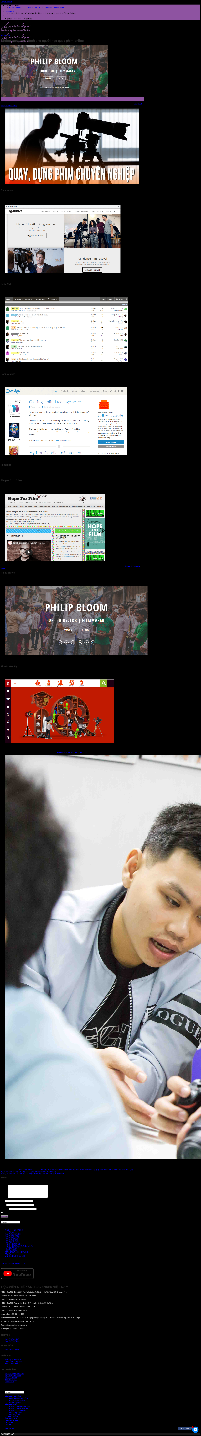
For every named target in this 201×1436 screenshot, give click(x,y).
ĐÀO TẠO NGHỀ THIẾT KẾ (18, 1409)
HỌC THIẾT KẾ (14, 1414)
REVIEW (8, 1254)
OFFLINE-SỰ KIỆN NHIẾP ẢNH (16, 1252)
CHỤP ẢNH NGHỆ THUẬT (14, 1230)
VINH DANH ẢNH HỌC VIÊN (15, 1256)
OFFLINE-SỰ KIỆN (11, 1420)
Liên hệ (8, 1424)
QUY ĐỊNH (9, 1422)
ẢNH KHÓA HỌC (11, 1418)
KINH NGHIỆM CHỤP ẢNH (14, 1244)
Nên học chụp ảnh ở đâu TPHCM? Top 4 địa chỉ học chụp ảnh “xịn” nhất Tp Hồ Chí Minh (32, 1174)
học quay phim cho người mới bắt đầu (54, 1170)
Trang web (4, 1209)
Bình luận (4, 1197)
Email (3, 1205)
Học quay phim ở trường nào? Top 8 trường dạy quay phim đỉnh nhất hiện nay (28, 1172)
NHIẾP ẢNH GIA (11, 1250)
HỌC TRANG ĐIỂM (12, 1242)
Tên (3, 1201)
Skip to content (6, 2)
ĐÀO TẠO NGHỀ (11, 1405)
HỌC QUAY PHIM (5, 35)
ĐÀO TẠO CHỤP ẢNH (13, 1234)
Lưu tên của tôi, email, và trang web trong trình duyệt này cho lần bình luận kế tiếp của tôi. (35, 1213)
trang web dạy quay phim (94, 1170)
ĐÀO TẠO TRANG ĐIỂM (17, 1410)
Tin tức (11, 1232)
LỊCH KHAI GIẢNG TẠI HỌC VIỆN (13, 1263)
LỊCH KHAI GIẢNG (11, 1416)
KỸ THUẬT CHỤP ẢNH (13, 1248)
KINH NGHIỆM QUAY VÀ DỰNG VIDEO (19, 1246)
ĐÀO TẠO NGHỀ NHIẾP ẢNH (19, 1407)
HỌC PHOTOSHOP (12, 1238)
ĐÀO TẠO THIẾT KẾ (12, 1236)
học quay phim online (76, 1170)
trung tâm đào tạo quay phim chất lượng (118, 1170)
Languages (9, 11)
